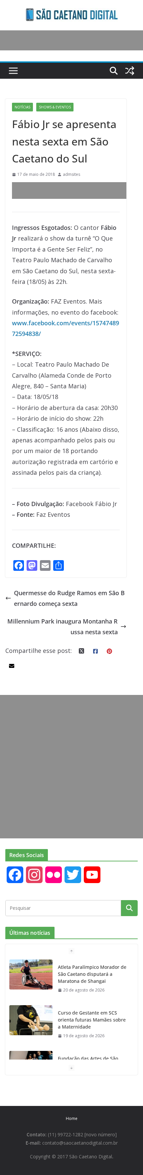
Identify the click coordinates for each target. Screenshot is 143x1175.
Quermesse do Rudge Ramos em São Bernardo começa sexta (69, 598)
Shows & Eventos (55, 107)
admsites (71, 174)
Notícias (22, 107)
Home (71, 1118)
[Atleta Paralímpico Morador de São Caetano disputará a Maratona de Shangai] (31, 974)
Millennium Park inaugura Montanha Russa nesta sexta (62, 626)
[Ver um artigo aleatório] (130, 71)
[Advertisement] (77, 190)
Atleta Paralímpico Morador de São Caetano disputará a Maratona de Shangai (92, 974)
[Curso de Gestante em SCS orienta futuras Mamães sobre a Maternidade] (31, 1020)
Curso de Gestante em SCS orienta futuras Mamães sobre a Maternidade (92, 1020)
